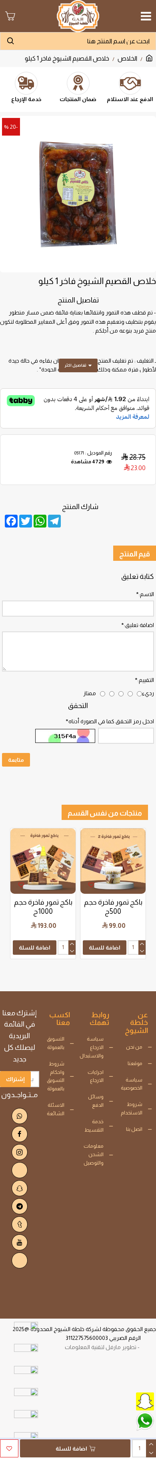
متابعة (16, 760)
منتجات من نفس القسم (105, 813)
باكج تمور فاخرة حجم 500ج (113, 906)
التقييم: (146, 680)
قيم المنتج (134, 554)
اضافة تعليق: (139, 625)
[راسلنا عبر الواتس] (126, 1420)
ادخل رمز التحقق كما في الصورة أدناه (111, 721)
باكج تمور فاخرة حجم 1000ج (43, 906)
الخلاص (127, 58)
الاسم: (146, 594)
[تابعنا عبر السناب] (126, 1400)
